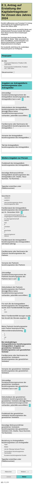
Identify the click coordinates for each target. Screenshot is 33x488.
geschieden (7, 231)
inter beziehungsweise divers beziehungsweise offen (13, 203)
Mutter (6, 447)
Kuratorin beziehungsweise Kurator (15, 455)
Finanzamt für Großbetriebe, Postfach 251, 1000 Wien (16, 67)
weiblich (7, 200)
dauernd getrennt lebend (9, 235)
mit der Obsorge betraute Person (14, 449)
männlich (7, 198)
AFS (2, 482)
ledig (5, 223)
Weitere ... (24, 471)
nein (5, 312)
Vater (6, 444)
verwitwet (7, 227)
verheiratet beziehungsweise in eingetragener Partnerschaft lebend (15, 215)
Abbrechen (8, 471)
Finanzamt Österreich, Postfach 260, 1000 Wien (15, 63)
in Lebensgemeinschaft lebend (11, 219)
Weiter (24, 477)
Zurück (9, 477)
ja (4, 309)
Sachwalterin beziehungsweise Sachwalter (14, 452)
